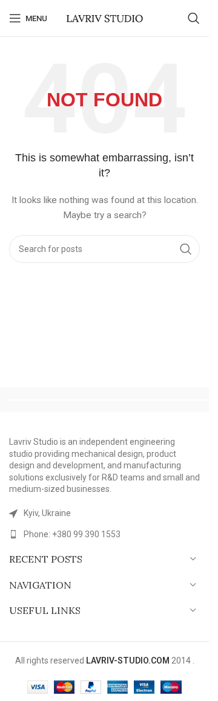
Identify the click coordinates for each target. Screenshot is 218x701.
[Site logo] (105, 17)
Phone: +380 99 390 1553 (72, 534)
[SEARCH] (186, 249)
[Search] (194, 18)
